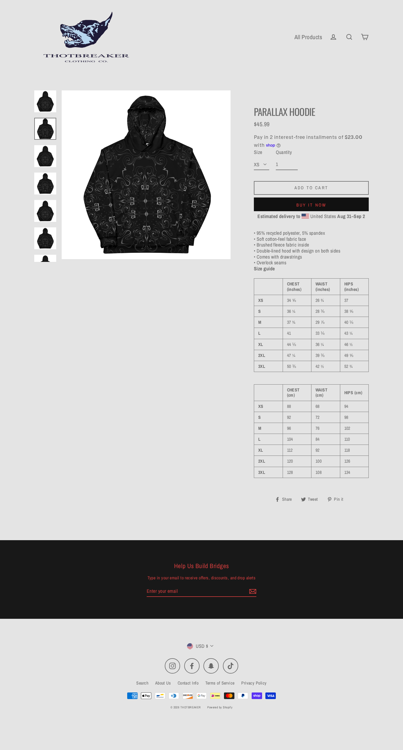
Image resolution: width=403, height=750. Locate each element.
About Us (163, 683)
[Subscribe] (252, 591)
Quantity (284, 152)
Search (142, 683)
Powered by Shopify (219, 707)
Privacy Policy (253, 683)
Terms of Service (220, 683)
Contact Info (188, 683)
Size (258, 152)
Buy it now (311, 205)
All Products (308, 37)
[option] (146, 174)
